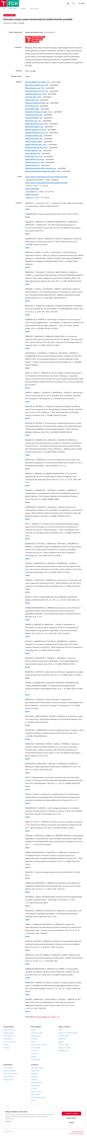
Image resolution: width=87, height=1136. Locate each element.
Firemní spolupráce (8, 1068)
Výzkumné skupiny (64, 1036)
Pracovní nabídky (36, 1047)
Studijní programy (36, 1036)
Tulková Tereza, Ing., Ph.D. (35, 162)
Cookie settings (71, 1118)
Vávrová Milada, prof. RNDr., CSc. (37, 82)
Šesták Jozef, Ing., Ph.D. (34, 156)
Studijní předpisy (35, 1059)
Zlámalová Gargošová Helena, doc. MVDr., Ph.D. (43, 171)
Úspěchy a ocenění (64, 1045)
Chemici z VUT (35, 1053)
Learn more (8, 1121)
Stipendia (33, 1056)
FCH (4, 8)
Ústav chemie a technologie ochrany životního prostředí (46, 177)
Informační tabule (36, 1091)
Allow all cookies (71, 1113)
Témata (61, 1030)
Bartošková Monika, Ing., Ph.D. (36, 85)
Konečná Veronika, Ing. (33, 115)
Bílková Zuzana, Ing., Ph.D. (35, 88)
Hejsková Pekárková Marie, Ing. (37, 103)
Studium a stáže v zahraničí (39, 1045)
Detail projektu (34, 8)
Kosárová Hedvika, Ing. (33, 118)
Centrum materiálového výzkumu (68, 1033)
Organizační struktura (37, 1068)
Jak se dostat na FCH (9, 1036)
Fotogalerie (34, 1076)
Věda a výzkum (12, 8)
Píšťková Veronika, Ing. (34, 139)
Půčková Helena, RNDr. (33, 142)
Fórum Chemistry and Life (10, 1073)
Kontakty (5, 1045)
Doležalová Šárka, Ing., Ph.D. (35, 94)
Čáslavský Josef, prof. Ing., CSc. (37, 91)
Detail (27, 209)
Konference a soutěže (65, 1047)
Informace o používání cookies (76, 1133)
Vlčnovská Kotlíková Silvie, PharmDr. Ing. (40, 168)
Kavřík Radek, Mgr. (32, 109)
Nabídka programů (8, 1033)
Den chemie (34, 1050)
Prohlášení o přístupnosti (78, 1131)
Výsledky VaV (62, 1039)
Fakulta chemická (31, 195)
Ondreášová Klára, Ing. (33, 136)
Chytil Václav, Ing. (31, 106)
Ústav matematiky (32, 189)
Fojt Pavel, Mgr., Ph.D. (33, 97)
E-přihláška (6, 1047)
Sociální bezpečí (35, 1094)
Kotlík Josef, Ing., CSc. (33, 121)
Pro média (34, 1088)
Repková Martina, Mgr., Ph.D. (36, 145)
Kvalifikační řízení (63, 1050)
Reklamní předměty (36, 1082)
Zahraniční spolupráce (9, 1071)
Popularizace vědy (8, 1079)
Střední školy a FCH (8, 1076)
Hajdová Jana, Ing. (32, 100)
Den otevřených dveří (9, 1042)
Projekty (23, 8)
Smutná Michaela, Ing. (33, 150)
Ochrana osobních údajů (38, 1097)
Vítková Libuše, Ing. (32, 165)
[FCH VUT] (9, 3)
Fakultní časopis (35, 1085)
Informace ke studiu (36, 1033)
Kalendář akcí (35, 1073)
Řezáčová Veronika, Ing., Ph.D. (36, 147)
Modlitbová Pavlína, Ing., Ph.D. (36, 133)
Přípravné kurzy (7, 1039)
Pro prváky (34, 1039)
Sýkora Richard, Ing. (32, 153)
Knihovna (33, 1042)
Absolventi (34, 1079)
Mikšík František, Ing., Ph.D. (35, 130)
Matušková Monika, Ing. (34, 127)
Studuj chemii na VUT (9, 1030)
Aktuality (33, 1030)
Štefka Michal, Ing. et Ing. (34, 159)
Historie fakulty (35, 1071)
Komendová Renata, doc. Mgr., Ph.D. (38, 112)
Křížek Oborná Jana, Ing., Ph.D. (36, 124)
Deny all (71, 1122)
